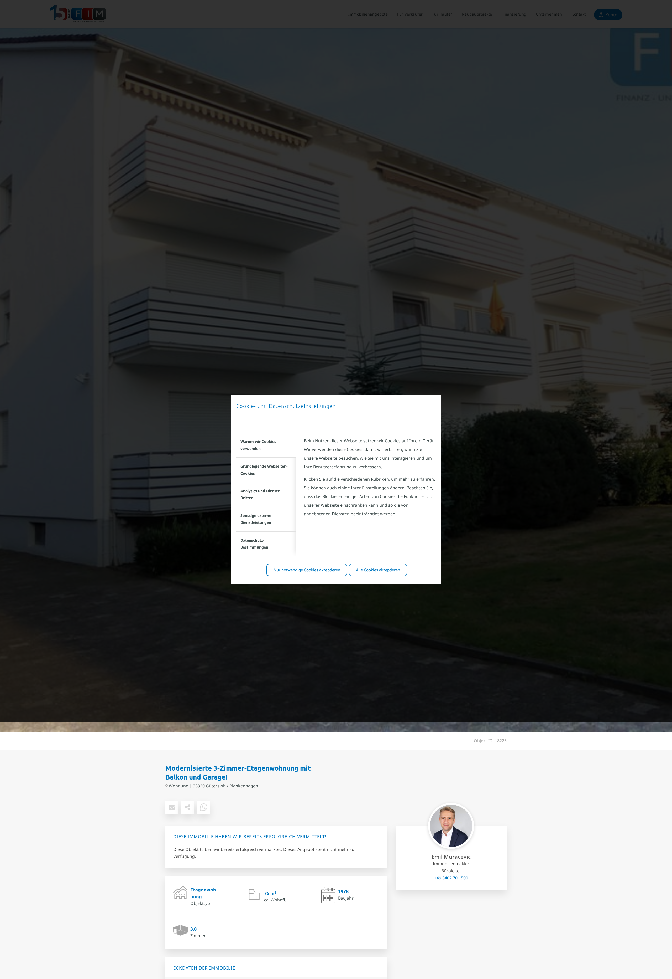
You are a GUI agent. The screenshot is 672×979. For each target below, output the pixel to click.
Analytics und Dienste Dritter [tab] (260, 494)
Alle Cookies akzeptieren (378, 569)
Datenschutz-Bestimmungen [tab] (254, 544)
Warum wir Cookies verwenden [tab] (258, 445)
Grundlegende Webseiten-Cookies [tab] (263, 469)
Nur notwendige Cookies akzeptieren (307, 569)
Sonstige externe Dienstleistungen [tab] (255, 519)
